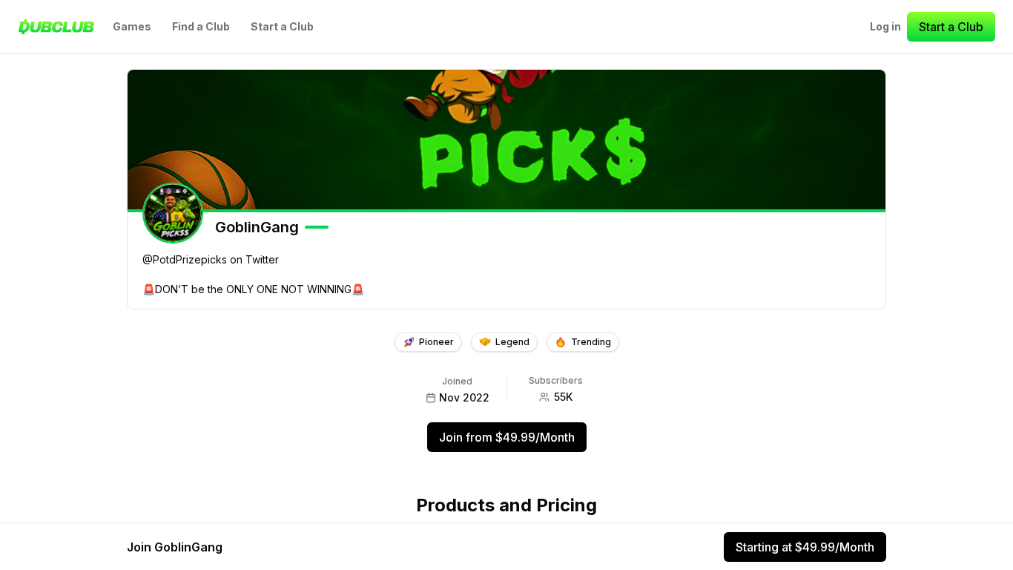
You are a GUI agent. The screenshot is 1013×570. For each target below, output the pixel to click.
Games (132, 26)
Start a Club (282, 26)
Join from (507, 437)
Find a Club (201, 26)
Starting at (805, 547)
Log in (885, 26)
